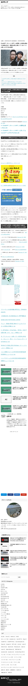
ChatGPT (3, 587)
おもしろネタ (4, 608)
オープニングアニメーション (18, 654)
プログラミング (5, 664)
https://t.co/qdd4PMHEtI (20, 249)
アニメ (3, 654)
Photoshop (17, 646)
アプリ (8, 654)
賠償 (10, 672)
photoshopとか (4, 598)
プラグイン (16, 662)
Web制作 (3, 603)
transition (11, 651)
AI (1, 584)
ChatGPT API (11, 641)
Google (8, 644)
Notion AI (4, 646)
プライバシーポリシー (14, 680)
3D (2, 636)
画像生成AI (4, 672)
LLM (19, 644)
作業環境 (3, 621)
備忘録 (2, 622)
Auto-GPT (19, 639)
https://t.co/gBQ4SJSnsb (8, 256)
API (2, 586)
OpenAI (10, 646)
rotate (23, 646)
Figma (3, 644)
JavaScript (3, 593)
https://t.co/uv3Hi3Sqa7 (18, 116)
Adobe (13, 636)
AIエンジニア (4, 639)
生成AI (18, 669)
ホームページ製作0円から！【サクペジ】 (10, 163)
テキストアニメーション (14, 659)
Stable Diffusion (10, 649)
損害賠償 (3, 626)
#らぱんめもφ (6, 249)
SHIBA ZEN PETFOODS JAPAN (10, 319)
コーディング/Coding (11, 679)
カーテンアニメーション (7, 657)
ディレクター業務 (5, 614)
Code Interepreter (19, 641)
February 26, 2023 (21, 237)
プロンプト (13, 664)
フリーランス (4, 619)
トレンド (3, 617)
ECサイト (3, 591)
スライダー (4, 659)
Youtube (2, 607)
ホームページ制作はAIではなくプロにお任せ (12, 81)
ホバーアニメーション (6, 667)
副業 (3, 669)
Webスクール (4, 601)
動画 (7, 669)
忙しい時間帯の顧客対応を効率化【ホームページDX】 (13, 185)
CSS (2, 589)
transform (4, 651)
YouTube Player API (20, 651)
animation (13, 639)
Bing (24, 639)
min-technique (4, 596)
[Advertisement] (14, 26)
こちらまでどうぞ (12, 528)
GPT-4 (14, 644)
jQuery (2, 594)
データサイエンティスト (6, 662)
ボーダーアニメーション (18, 667)
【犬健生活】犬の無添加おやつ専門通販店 (13, 316)
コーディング (17, 657)
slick (2, 600)
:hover (7, 636)
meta (24, 644)
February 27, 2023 (20, 246)
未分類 (2, 628)
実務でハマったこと (5, 624)
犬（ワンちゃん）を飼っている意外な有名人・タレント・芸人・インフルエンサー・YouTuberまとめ (14, 339)
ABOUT (19, 679)
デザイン (3, 615)
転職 (2, 629)
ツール (2, 612)
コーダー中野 (4, 610)
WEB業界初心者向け (5, 605)
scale (3, 649)
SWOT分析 (18, 649)
